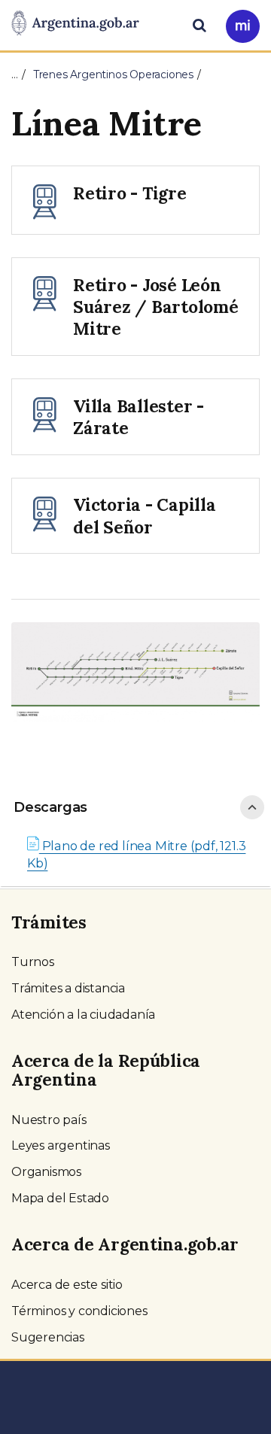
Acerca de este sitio (67, 1285)
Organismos (46, 1172)
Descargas (50, 807)
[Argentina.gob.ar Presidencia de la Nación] (75, 24)
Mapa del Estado (60, 1198)
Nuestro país (49, 1120)
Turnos (32, 962)
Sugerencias (47, 1337)
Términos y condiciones (79, 1311)
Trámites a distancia (68, 988)
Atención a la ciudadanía (83, 1014)
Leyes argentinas (60, 1145)
